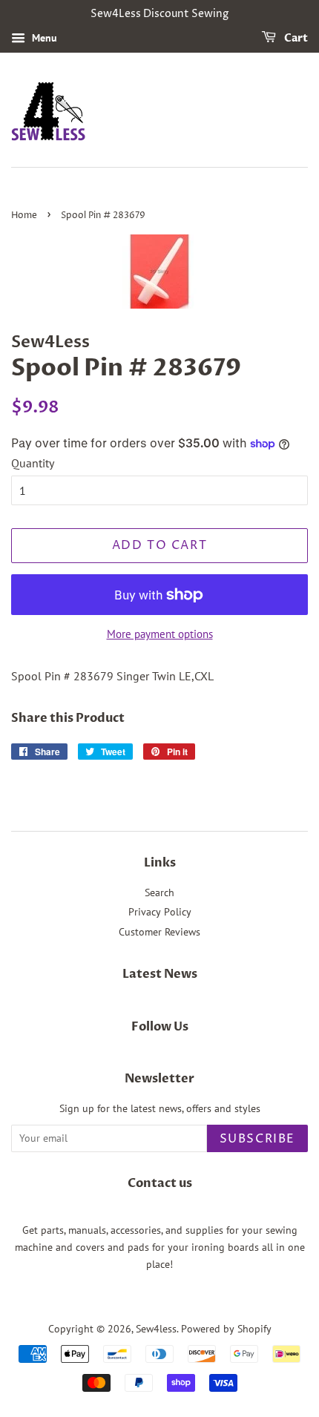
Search (159, 892)
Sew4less (156, 1328)
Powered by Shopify (226, 1328)
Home (24, 215)
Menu (43, 38)
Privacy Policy (159, 911)
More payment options (160, 634)
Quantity (32, 463)
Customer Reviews (159, 931)
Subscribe (257, 1139)
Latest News (159, 974)
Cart (295, 38)
